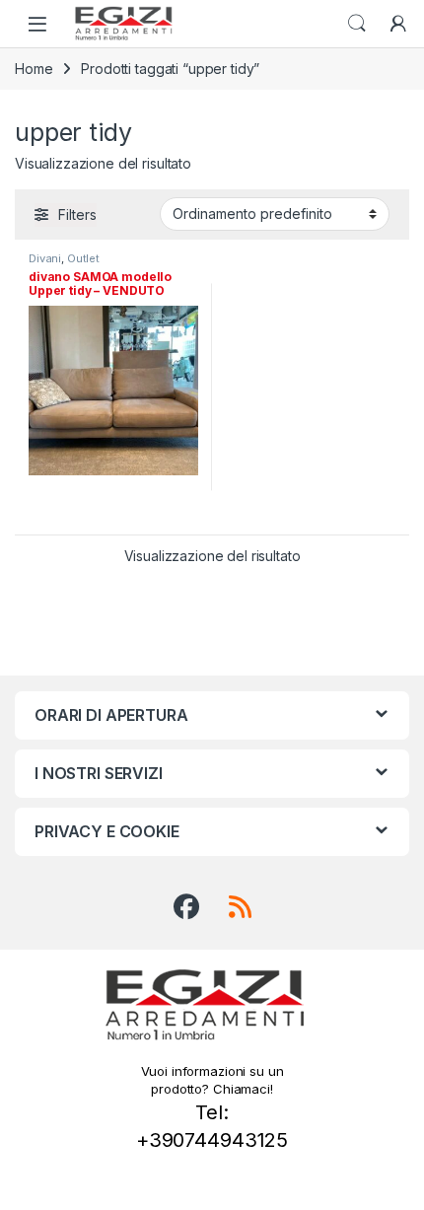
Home (33, 68)
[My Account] (398, 24)
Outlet (83, 258)
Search (357, 24)
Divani (45, 258)
